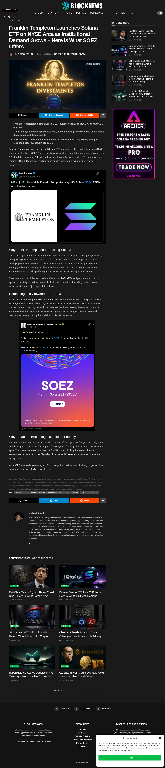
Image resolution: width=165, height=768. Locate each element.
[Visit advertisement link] (134, 144)
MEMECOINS (96, 13)
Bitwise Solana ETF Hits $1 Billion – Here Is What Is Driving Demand (142, 49)
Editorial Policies (82, 736)
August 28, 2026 (16, 600)
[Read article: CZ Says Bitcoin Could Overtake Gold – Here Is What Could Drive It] (82, 657)
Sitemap (82, 746)
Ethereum (70, 454)
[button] (160, 738)
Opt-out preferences (122, 763)
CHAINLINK (65, 626)
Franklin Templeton (19, 149)
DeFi (63, 278)
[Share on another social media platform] (103, 115)
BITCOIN (39, 13)
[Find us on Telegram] (9, 16)
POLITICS (81, 13)
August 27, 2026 (67, 640)
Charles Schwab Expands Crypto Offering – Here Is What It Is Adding (141, 79)
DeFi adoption (21, 492)
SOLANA (82, 54)
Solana (38, 157)
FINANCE (67, 13)
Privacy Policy (82, 743)
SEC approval (72, 492)
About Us (82, 729)
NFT (110, 13)
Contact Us (82, 733)
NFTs (69, 278)
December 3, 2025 (44, 54)
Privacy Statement (136, 763)
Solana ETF (54, 149)
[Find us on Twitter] (5, 16)
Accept (130, 757)
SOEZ (83, 492)
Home (11, 21)
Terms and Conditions (82, 740)
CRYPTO (51, 13)
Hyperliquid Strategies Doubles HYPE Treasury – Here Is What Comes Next (141, 94)
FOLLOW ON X (10, 9)
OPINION (120, 13)
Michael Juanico (25, 54)
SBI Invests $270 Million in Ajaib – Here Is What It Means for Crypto (142, 64)
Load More (57, 690)
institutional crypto (56, 492)
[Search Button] (132, 13)
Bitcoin (35, 454)
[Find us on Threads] (14, 16)
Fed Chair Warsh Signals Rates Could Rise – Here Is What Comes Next (142, 34)
